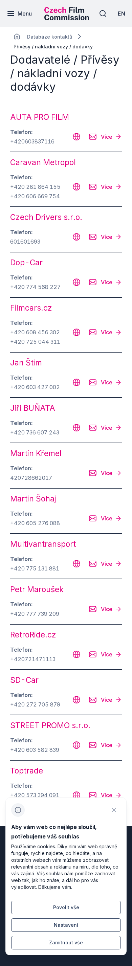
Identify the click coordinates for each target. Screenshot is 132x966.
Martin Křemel (36, 453)
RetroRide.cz (33, 634)
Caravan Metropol (43, 162)
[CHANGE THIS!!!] (17, 36)
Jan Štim (26, 362)
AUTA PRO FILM (39, 117)
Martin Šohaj (33, 498)
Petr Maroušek (37, 589)
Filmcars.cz (31, 308)
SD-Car (24, 680)
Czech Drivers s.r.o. (46, 217)
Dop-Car (26, 262)
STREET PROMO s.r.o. (50, 725)
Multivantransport (43, 544)
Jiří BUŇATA (32, 408)
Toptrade (26, 771)
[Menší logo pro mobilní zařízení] (66, 18)
